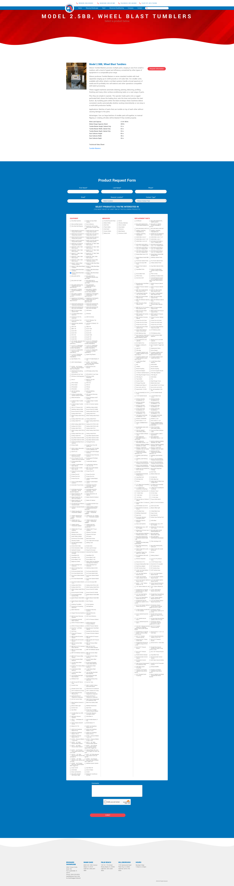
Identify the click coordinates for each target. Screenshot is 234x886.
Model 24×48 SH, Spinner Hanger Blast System (92, 238)
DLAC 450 (74, 333)
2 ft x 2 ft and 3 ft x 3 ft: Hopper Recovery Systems (78, 459)
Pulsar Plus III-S (75, 478)
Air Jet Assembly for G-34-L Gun (142, 393)
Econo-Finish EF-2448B (92, 409)
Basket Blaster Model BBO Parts (142, 258)
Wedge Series (75, 532)
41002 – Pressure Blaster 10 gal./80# (78, 740)
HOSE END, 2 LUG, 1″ (156, 239)
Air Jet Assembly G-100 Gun (156, 390)
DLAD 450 (74, 339)
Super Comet (75, 767)
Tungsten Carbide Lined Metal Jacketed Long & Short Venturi (141, 358)
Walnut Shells (107, 223)
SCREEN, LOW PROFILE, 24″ (142, 459)
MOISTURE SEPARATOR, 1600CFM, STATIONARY (78, 304)
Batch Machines (75, 609)
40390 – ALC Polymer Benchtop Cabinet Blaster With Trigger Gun (92, 760)
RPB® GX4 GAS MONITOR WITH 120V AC (142, 469)
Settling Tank (89, 542)
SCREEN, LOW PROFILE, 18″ (156, 456)
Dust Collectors (90, 224)
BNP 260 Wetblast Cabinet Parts (157, 300)
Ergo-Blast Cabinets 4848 (78, 437)
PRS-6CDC (74, 389)
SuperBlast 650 (75, 555)
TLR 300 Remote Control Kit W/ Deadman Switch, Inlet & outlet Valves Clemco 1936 (156, 279)
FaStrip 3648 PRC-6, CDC (78, 433)
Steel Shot (106, 225)
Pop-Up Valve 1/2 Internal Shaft (142, 503)
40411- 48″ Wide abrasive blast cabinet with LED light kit (92, 755)
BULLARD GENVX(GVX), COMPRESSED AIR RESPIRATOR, (76, 286)
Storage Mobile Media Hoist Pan (77, 543)
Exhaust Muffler (155, 666)
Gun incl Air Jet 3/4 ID (156, 387)
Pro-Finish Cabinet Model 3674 (92, 576)
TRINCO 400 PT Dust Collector (91, 530)
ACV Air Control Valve (77, 699)
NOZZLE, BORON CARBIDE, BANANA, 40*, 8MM (142, 445)
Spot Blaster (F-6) (76, 359)
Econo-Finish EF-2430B (92, 592)
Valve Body (153, 377)
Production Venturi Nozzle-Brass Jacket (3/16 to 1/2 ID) (156, 611)
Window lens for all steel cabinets (157, 340)
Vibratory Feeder (76, 540)
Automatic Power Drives (77, 485)
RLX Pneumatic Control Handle (142, 657)
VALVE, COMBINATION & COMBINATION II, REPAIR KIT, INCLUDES (156, 424)
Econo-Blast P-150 (76, 559)
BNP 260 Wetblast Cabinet (92, 649)
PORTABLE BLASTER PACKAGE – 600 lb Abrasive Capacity (91, 486)
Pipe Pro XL (74, 451)
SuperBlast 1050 (76, 557)
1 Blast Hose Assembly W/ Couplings (157, 488)
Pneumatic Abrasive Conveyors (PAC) (91, 714)
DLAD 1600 (89, 335)
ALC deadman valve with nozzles (142, 556)
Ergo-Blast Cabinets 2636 (92, 439)
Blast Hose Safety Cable (92, 702)
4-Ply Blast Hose (140, 511)
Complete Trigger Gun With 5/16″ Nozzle (141, 553)
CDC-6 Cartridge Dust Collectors (77, 565)
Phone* (150, 188)
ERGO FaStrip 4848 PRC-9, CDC (92, 421)
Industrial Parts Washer (92, 552)
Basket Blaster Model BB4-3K (92, 598)
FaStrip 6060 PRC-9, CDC (92, 411)
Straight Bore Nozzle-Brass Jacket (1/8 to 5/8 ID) (157, 595)
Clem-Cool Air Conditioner (92, 688)
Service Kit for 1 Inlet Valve (157, 642)
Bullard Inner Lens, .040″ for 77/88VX (142, 527)
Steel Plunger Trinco (156, 381)
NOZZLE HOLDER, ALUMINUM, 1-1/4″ (155, 403)
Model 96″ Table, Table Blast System (77, 247)
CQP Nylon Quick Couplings (140, 667)
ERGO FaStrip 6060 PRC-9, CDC (78, 416)
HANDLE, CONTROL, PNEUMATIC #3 (141, 231)
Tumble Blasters (95, 148)
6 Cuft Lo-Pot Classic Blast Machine (78, 666)
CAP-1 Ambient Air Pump (92, 690)
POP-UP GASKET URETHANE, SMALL (141, 431)
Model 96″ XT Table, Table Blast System (92, 244)
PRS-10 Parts (154, 273)
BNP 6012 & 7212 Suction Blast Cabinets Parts (142, 308)
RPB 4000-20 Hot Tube (77, 374)
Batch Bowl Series (90, 538)
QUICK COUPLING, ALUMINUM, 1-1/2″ (155, 413)
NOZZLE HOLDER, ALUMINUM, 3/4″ (155, 400)
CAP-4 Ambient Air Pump (78, 690)
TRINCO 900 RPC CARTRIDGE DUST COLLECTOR (90, 526)
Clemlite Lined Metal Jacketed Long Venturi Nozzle (155, 671)
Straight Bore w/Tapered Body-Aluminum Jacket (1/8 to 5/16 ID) (141, 591)
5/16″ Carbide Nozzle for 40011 (142, 622)
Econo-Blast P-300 (90, 557)
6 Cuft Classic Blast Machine (91, 666)
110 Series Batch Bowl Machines (77, 314)
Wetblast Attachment (91, 705)
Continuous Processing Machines (77, 607)
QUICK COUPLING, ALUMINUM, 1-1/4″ (140, 413)
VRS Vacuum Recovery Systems (91, 395)
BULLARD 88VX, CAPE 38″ (142, 228)
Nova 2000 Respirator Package (156, 469)
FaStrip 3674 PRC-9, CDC (92, 424)
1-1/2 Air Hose (154, 495)
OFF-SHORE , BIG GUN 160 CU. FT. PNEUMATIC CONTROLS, (77, 342)
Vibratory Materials (123, 223)
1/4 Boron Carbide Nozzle (142, 372)
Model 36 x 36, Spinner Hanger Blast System (77, 244)
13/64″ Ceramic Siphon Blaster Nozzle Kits (156, 598)
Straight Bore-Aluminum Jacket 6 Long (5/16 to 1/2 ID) (141, 644)
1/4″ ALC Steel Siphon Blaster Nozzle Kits (141, 595)
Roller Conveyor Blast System (91, 221)
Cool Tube (153, 472)
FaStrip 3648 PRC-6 (91, 433)
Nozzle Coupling (140, 368)
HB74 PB (74, 326)
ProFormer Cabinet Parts (142, 260)
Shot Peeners (89, 601)
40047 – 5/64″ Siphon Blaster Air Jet (141, 584)
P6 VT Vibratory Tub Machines (91, 321)
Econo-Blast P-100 (90, 559)
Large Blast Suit (140, 477)
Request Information (157, 69)
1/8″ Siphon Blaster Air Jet (142, 586)
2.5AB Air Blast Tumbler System (77, 405)
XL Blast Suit (154, 477)
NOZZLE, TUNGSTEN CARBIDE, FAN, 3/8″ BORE (142, 448)
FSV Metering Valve (155, 333)
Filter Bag (138, 350)
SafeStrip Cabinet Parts (156, 257)
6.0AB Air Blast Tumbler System (77, 401)
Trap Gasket (139, 379)
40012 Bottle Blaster (77, 362)
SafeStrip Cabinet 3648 (77, 409)
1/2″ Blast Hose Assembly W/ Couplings (142, 485)
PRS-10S (88, 382)
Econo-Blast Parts (140, 273)
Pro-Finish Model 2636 (77, 573)
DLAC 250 (88, 333)
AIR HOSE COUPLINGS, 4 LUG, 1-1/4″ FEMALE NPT (157, 245)
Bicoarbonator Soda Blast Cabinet (92, 629)
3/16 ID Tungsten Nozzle (157, 370)
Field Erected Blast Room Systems (78, 442)
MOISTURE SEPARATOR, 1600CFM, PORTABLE (92, 304)
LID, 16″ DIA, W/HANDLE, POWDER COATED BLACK (142, 463)
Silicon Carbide (122, 225)
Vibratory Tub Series (91, 532)
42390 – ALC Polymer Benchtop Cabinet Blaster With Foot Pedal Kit (77, 368)
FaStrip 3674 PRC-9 (76, 426)
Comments (95, 783)
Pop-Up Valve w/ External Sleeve (142, 500)
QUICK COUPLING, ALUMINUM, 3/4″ (140, 409)
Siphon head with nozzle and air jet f (142, 549)
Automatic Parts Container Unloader (78, 553)
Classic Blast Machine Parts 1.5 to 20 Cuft (141, 330)
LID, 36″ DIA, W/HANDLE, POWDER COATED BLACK (157, 466)
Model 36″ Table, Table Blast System (77, 260)
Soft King (74, 631)
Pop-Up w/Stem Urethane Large (157, 431)
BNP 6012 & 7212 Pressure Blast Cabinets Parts (155, 304)
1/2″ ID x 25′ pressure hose (156, 559)
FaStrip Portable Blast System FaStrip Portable (77, 395)
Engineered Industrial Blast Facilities (77, 620)
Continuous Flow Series (77, 538)
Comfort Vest (75, 685)
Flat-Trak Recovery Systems (90, 613)
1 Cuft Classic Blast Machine (91, 670)
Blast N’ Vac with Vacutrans (90, 380)
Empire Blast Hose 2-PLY (142, 254)
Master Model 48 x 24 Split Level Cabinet (77, 498)
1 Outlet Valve (139, 493)
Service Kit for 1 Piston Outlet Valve (141, 640)
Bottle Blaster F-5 (90, 723)
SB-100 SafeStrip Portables (90, 392)
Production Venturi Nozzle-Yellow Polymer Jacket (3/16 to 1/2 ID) (155, 606)
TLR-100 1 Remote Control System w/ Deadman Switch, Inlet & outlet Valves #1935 (142, 628)
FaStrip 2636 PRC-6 (76, 585)
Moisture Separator (141, 558)
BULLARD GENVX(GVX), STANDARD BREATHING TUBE (141, 538)
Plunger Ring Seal (140, 383)
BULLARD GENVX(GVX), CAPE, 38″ (156, 546)
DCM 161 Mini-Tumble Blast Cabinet (77, 468)
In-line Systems (90, 604)
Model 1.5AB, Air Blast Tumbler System (77, 264)
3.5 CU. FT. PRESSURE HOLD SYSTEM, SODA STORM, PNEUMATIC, (76, 347)
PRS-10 (88, 385)
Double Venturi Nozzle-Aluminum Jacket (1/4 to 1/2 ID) (156, 615)
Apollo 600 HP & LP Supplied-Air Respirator (92, 693)
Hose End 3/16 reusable (157, 564)
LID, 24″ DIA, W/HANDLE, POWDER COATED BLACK (142, 466)
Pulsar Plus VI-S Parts (156, 320)
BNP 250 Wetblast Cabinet (78, 652)
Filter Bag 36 (139, 377)
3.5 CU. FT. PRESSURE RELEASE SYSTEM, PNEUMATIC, (91, 351)
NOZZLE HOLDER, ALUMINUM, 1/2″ (140, 400)
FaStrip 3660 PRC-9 (76, 428)
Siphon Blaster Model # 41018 (77, 723)
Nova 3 (73, 379)
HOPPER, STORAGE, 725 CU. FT (92, 324)
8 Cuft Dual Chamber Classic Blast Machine (91, 663)
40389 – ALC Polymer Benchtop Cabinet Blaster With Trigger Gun (77, 764)
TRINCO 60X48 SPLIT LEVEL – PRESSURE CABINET (91, 512)
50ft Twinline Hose (140, 568)
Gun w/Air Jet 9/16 (141, 387)
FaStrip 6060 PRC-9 (76, 413)
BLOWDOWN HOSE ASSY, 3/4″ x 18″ (142, 428)
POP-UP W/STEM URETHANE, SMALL (155, 428)
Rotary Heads (75, 445)
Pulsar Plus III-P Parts (141, 324)
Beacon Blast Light (76, 705)
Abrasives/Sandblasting (116, 8)
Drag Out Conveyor (91, 550)
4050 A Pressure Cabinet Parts (142, 287)
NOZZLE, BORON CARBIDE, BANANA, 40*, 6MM (157, 442)
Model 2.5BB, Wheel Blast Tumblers (107, 64)
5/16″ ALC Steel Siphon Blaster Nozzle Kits (142, 598)
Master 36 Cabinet (90, 500)
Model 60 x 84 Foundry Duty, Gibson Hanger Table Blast (92, 227)
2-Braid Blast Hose (155, 511)
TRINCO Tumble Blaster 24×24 (92, 479)
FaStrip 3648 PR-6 (76, 435)
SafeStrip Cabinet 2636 (92, 568)
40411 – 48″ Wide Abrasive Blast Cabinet (77, 746)
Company (130, 8)
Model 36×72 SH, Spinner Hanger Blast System (92, 234)
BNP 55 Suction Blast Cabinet (77, 650)
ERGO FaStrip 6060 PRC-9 (92, 415)
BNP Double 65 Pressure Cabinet (92, 637)
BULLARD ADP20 (76, 276)
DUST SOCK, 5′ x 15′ (141, 420)
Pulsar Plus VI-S (90, 476)
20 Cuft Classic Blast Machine (91, 660)
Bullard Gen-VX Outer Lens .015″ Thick (157, 527)
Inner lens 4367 (140, 278)
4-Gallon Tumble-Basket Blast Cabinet (77, 465)
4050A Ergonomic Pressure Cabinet (90, 623)
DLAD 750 (88, 337)
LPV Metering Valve (155, 330)
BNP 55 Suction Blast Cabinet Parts (77, 311)
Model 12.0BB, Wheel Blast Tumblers (92, 267)
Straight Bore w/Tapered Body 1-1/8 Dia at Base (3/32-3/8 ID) (141, 633)
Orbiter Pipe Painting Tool (157, 517)
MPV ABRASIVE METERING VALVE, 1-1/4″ (157, 437)
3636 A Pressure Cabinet (78, 622)
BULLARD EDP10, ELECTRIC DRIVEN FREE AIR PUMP (91, 282)
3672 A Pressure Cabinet (92, 619)
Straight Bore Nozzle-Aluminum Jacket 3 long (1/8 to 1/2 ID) (156, 648)
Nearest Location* (117, 197)
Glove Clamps (154, 350)
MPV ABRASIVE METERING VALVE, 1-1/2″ (142, 442)
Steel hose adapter (140, 566)
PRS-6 (87, 389)
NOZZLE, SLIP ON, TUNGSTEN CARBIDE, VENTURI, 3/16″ (141, 452)
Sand (103, 8)
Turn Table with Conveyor (92, 540)
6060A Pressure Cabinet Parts (157, 284)
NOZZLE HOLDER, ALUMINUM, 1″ (140, 403)
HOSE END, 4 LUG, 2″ (141, 237)
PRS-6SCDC (74, 387)
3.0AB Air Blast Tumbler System (92, 401)
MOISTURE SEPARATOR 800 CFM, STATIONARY (77, 308)
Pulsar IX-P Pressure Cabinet (76, 634)
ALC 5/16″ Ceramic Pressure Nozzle (155, 627)
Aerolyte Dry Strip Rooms (92, 631)
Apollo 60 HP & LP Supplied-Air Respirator (77, 696)
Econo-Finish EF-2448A (92, 589)
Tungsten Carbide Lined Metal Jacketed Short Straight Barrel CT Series (156, 353)
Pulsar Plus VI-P (90, 471)
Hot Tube (138, 472)
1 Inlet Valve (139, 495)
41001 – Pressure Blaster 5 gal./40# (92, 736)
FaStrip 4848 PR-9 (76, 421)
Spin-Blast (74, 710)
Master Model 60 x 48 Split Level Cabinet (77, 494)
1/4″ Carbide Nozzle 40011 (141, 619)
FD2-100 (74, 335)
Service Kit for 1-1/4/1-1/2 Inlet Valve (157, 632)
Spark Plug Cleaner (91, 354)
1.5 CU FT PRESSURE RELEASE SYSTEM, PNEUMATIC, (76, 356)
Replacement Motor (156, 348)
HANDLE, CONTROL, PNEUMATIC (141, 234)
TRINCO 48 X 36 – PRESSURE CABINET (77, 521)
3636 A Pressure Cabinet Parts (157, 287)
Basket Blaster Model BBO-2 (92, 595)
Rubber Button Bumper (141, 654)
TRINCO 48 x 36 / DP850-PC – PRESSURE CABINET (92, 516)
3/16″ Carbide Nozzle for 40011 (142, 614)
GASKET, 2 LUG (154, 418)
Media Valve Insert (155, 383)
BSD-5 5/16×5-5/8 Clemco (157, 502)
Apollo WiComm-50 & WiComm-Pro (77, 693)
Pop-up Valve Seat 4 (156, 499)
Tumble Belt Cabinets (91, 461)
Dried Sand (106, 229)
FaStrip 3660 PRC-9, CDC (92, 426)
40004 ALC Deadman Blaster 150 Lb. (77, 733)
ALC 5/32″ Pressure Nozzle (141, 648)
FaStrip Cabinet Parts (156, 262)
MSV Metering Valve (141, 333)
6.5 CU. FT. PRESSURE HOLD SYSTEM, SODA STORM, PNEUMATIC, (91, 342)
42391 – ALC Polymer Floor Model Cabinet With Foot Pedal (77, 751)
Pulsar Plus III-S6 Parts (156, 322)
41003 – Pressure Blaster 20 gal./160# (92, 740)
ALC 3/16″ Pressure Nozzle (156, 640)
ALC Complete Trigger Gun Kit (157, 345)
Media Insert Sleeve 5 (141, 385)
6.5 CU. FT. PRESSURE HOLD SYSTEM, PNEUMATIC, (76, 351)
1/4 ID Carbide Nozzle (141, 396)
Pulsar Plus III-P (75, 474)
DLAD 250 (88, 339)
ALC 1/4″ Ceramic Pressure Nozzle (140, 637)
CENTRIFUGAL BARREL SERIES (77, 324)
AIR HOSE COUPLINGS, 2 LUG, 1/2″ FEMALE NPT (157, 248)
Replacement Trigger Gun (157, 343)
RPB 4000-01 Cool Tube (92, 374)
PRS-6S (88, 387)
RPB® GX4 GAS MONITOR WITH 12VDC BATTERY (157, 234)
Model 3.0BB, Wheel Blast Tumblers (92, 270)
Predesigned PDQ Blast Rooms (92, 459)
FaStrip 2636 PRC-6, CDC (92, 585)
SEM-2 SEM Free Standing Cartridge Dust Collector (92, 562)
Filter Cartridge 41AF (156, 541)
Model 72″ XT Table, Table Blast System (92, 251)
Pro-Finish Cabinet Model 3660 (78, 576)
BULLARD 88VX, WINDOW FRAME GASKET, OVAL (142, 534)
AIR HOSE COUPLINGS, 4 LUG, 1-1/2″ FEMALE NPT (142, 245)
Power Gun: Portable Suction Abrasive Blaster (92, 710)
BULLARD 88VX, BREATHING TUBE (155, 534)
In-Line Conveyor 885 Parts (141, 263)
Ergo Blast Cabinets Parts (157, 266)
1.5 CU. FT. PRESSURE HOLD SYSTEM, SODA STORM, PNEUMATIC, (91, 347)
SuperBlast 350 (90, 555)
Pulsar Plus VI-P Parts (156, 324)
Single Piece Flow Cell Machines (91, 446)
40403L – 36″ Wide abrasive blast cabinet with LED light (77, 760)
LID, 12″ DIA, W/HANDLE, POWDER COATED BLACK (157, 459)
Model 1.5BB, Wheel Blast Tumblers (92, 273)
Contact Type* (151, 197)
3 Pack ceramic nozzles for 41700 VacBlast (142, 610)
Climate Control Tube (77, 688)
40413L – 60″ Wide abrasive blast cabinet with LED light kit (77, 755)
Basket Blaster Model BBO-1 (78, 598)
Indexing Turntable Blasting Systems (76, 455)
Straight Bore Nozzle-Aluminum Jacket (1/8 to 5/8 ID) (141, 602)
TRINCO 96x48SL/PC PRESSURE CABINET (77, 512)
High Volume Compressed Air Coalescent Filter (92, 700)
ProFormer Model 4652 (92, 571)
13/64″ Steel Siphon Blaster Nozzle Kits (156, 590)
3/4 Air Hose (154, 493)
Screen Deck (89, 546)
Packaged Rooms (90, 442)
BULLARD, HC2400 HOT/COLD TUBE (76, 774)
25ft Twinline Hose (155, 570)
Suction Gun (75, 707)
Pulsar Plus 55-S (76, 476)
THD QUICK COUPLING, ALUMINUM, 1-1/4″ (141, 416)
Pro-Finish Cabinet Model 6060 (92, 579)
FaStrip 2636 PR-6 (76, 587)
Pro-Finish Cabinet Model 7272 (78, 582)
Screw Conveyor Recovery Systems (92, 455)
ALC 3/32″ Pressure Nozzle (141, 652)
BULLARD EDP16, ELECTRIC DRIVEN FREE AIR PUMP (91, 277)
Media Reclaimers (76, 397)
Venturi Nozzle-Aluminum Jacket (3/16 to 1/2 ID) (157, 584)
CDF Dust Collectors (91, 616)
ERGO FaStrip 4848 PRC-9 (78, 424)
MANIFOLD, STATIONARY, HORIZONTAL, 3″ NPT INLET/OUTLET (91, 295)
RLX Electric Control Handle (141, 661)
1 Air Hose (138, 497)
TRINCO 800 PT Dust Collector (77, 530)
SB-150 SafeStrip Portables (76, 392)
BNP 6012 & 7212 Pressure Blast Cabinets (92, 647)
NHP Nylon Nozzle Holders (157, 660)
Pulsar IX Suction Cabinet (92, 633)
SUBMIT (107, 815)
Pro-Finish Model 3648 (92, 573)
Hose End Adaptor (140, 370)
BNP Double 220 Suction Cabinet (78, 640)
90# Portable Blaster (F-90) (92, 720)
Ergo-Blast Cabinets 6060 (92, 435)
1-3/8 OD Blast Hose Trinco (156, 396)
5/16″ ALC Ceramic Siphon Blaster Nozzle (142, 580)
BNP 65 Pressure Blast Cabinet (91, 643)
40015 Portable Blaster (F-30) (92, 359)
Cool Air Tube (89, 682)
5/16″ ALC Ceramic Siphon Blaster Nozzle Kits (142, 606)
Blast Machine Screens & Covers (77, 703)
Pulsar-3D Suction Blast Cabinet (77, 472)
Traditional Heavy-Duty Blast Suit (91, 679)
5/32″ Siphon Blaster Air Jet (157, 587)
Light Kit (138, 348)
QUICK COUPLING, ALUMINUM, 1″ (155, 409)
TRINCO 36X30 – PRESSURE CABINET (77, 525)
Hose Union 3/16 (140, 562)
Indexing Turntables (76, 604)
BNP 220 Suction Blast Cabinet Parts (156, 297)
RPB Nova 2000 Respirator (90, 377)
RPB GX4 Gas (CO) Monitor (90, 367)
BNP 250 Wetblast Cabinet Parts (142, 300)
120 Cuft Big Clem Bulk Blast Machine (77, 676)
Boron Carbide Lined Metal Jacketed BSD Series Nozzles (156, 675)
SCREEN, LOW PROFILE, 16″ (142, 456)
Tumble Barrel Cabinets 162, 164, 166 (92, 465)
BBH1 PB (74, 328)
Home (80, 8)
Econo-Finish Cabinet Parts (141, 267)
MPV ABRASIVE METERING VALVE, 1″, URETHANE (141, 438)
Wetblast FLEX (75, 678)
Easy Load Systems (76, 772)
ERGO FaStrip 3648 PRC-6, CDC (78, 590)
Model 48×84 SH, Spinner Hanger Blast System (78, 231)
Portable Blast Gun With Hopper (77, 714)
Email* (83, 197)
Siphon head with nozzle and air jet (157, 549)
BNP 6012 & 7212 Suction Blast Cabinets (78, 647)
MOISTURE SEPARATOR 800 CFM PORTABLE (92, 308)
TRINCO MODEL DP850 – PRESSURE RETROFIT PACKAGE (92, 508)
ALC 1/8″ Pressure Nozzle (157, 651)
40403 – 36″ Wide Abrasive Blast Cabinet (77, 743)
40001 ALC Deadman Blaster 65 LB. (91, 727)
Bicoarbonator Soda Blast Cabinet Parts (142, 284)
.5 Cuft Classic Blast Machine (76, 673)
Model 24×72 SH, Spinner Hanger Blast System (78, 234)
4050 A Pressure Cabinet (78, 626)
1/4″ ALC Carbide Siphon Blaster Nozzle (157, 580)
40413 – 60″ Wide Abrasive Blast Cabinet (91, 743)
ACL (137, 364)
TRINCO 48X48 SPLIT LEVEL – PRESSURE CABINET (76, 517)
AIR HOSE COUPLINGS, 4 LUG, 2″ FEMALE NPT (157, 242)
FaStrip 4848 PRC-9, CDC (78, 419)
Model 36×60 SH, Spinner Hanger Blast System (92, 231)
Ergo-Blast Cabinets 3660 (92, 437)
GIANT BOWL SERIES (77, 536)
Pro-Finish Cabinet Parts (157, 260)
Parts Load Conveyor (91, 548)
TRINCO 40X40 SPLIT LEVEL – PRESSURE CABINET (91, 521)
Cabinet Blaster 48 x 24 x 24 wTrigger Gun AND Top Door (92, 751)
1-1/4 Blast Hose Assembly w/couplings (141, 488)
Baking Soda (107, 233)
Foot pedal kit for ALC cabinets (141, 340)
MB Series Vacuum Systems (76, 717)
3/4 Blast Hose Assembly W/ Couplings (157, 485)
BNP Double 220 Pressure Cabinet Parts (157, 311)
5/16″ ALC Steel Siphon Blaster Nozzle (156, 574)
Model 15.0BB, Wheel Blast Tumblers (78, 267)
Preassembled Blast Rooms (76, 462)
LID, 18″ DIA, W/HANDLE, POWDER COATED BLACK (157, 463)
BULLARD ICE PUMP (77, 280)
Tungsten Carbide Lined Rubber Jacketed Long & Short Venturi (141, 353)
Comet (87, 772)
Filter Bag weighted (155, 372)
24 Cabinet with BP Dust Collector (92, 504)
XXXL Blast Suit (154, 479)
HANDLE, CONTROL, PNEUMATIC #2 (156, 231)
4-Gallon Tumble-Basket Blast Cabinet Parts (156, 294)
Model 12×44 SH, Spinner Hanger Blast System (78, 241)
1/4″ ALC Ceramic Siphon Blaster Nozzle (157, 577)
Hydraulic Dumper (76, 550)
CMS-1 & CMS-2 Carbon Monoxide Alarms (92, 686)
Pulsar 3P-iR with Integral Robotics (92, 452)
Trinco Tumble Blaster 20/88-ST (77, 482)
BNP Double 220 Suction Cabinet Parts (142, 314)
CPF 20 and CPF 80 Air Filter (77, 683)
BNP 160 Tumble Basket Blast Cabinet (92, 468)
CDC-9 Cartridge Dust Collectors (91, 565)
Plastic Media (107, 227)
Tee (152, 379)
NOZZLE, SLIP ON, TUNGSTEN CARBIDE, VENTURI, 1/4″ (155, 452)
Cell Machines (89, 606)
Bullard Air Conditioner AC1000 (91, 774)
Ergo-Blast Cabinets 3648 (78, 439)
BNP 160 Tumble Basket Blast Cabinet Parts (142, 290)
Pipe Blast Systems (76, 221)
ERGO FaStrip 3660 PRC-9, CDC (78, 431)
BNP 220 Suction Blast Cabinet (91, 653)
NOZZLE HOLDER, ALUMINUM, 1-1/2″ (140, 406)
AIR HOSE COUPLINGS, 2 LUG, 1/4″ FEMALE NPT (157, 251)
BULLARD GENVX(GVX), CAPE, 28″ (142, 546)
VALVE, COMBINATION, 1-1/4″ (142, 423)
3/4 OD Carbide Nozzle (156, 392)
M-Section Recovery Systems (91, 610)
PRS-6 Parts (139, 275)
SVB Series (88, 310)
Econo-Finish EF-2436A (77, 411)
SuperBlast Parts (140, 269)
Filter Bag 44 (154, 374)
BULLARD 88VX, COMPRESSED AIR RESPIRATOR (90, 286)
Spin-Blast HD (89, 767)
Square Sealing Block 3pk (142, 564)
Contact (139, 8)
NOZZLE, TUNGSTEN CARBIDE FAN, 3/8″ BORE (157, 448)
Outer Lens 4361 (155, 505)
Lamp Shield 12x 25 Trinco (157, 385)
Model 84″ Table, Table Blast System (77, 251)
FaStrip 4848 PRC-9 (91, 419)
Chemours (121, 229)
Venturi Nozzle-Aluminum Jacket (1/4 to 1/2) (157, 637)
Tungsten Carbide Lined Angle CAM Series (157, 357)
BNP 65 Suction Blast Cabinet (77, 643)
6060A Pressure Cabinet (92, 626)
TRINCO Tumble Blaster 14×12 (92, 482)
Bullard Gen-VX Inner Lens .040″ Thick (142, 531)
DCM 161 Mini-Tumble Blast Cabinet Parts (156, 290)
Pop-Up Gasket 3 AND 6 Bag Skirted (157, 434)
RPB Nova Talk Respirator (78, 376)
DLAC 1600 (89, 328)
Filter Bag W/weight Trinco (142, 374)
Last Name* (117, 188)
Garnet (120, 221)
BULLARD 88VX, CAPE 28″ (157, 228)
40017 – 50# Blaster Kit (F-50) (77, 720)
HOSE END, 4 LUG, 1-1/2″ (157, 237)
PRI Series (88, 536)
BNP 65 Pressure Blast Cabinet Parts (156, 308)
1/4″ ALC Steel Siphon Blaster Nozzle (141, 574)
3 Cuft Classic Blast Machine (76, 670)
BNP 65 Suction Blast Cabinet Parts (141, 311)
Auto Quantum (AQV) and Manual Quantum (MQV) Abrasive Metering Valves (142, 336)
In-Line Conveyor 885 (91, 582)
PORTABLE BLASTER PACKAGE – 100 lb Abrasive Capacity (91, 491)
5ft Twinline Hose (155, 566)
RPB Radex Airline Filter (92, 371)
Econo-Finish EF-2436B (77, 592)
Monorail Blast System (77, 224)
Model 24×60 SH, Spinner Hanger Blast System (78, 238)
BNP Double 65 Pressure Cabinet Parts (157, 314)
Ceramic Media (107, 231)
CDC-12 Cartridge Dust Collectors (77, 568)
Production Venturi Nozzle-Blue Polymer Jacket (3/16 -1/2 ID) (155, 623)
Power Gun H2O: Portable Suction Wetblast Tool (92, 449)
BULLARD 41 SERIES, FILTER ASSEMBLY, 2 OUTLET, (76, 295)
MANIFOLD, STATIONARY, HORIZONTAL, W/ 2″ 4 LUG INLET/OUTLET (77, 299)
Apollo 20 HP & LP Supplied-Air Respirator (92, 696)
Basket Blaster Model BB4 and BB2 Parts (157, 255)
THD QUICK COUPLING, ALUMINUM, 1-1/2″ (156, 416)
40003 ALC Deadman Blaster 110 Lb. (91, 730)
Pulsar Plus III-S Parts (141, 320)
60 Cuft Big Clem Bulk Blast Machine (91, 676)
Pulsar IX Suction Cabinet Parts (157, 318)
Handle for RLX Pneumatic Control (157, 664)
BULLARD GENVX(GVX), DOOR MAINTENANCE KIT (142, 225)
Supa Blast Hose (155, 654)
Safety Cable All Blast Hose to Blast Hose (157, 482)
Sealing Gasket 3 (155, 555)
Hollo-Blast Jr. (89, 716)
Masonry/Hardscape (92, 8)
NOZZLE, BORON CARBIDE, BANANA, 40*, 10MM (157, 445)
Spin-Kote (88, 707)
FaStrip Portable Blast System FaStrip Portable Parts (156, 270)
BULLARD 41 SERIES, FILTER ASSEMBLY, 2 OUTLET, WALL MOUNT (91, 290)
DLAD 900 (74, 337)
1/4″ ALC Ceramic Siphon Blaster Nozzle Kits (157, 601)
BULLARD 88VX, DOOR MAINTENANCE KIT (156, 531)
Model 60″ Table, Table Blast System (77, 257)
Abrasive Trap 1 (155, 491)
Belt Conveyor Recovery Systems (77, 617)
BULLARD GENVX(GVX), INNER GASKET (156, 221)
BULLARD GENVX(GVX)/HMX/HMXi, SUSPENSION (142, 542)
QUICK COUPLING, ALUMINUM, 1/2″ (155, 406)
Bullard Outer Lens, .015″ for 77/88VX (157, 524)
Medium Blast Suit (155, 474)
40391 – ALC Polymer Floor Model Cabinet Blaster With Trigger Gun (91, 747)
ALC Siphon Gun (140, 343)
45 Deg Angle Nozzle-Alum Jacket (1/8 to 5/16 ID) (157, 619)
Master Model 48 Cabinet (92, 497)
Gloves (138, 481)
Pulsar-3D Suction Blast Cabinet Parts (142, 327)
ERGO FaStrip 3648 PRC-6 (92, 587)
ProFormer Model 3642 (77, 571)
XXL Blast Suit (139, 479)
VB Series (88, 313)
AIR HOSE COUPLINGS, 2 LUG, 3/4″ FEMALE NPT (142, 248)
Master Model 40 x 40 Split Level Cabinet (77, 501)
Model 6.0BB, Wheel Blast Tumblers (78, 270)
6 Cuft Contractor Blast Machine (91, 657)
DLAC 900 (74, 330)
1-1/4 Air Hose (154, 497)
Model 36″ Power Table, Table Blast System (92, 260)
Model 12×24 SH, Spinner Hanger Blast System (92, 241)
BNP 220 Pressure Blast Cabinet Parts (142, 297)
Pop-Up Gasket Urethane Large (142, 434)
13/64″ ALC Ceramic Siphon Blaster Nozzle (141, 577)
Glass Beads (121, 227)
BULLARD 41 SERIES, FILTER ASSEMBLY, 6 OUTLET (76, 290)
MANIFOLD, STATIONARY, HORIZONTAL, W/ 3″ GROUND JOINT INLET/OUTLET (91, 300)
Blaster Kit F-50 (75, 726)
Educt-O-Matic (89, 770)
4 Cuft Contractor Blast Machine (77, 660)
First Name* (83, 188)
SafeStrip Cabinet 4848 (92, 407)
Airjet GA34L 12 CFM (141, 389)
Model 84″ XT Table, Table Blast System (92, 247)
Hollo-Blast (74, 770)
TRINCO (138, 366)
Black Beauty (122, 231)
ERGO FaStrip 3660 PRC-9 (92, 430)
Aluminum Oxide (123, 233)
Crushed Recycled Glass (110, 221)
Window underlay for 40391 (141, 345)
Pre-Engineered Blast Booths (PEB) (77, 595)
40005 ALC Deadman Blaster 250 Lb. (91, 733)
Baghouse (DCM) (76, 561)
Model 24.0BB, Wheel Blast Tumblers (92, 264)
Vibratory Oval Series (77, 534)
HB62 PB (88, 326)
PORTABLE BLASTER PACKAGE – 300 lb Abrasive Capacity (76, 491)
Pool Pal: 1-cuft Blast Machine (77, 629)
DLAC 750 (88, 330)
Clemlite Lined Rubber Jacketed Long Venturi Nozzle (141, 671)
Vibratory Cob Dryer (91, 534)
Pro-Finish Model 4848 (77, 578)
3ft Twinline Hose (155, 568)
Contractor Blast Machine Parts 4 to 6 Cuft (157, 327)
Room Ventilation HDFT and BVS (92, 398)
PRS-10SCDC (75, 382)
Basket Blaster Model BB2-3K (78, 602)
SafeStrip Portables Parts (157, 275)
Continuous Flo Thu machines (76, 317)
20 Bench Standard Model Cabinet (78, 507)
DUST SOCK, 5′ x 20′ (156, 420)
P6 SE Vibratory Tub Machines (76, 321)
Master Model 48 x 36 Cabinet (91, 494)
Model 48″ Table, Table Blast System (91, 257)
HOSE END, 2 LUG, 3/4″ (141, 241)
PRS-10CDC (74, 385)
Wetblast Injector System (92, 763)
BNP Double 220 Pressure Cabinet (92, 640)
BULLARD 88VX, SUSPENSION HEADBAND (157, 537)
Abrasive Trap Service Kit (142, 491)
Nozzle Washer (154, 366)
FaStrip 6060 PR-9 (90, 413)
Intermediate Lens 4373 (142, 505)
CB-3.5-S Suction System (92, 404)
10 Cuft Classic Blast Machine (77, 663)
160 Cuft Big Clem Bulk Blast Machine (91, 673)
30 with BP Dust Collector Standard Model (78, 504)
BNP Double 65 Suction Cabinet (77, 637)
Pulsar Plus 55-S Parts (141, 322)
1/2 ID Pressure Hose (156, 562)
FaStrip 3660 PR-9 (90, 428)
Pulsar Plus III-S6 (90, 474)
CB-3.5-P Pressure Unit (77, 407)
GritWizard (138, 221)
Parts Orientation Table (77, 548)
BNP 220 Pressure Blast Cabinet (77, 657)
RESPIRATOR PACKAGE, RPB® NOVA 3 (142, 474)
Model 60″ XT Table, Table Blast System (92, 254)
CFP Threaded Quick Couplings (141, 675)
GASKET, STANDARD (141, 418)
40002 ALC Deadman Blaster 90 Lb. (77, 730)
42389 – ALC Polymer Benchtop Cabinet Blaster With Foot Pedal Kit (92, 363)
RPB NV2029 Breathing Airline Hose (77, 371)
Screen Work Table (76, 546)
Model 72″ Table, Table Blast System (77, 254)
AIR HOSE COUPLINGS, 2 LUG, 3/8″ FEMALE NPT (142, 251)
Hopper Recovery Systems (78, 613)
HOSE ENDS (154, 364)
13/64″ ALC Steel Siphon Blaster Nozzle (142, 571)
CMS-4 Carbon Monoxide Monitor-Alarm (78, 449)
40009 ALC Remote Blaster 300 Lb (76, 736)
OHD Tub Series (90, 317)
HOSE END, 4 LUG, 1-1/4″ (142, 239)
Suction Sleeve (139, 381)
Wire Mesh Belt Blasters (77, 226)
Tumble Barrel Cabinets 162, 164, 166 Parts (141, 294)
